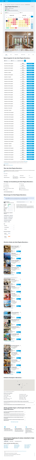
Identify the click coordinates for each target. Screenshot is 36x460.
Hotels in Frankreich (27, 445)
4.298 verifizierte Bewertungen (14, 10)
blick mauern (10, 218)
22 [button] (8, 24)
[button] (1, 1)
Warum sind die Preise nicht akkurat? (8, 455)
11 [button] (13, 20)
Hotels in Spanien (6, 447)
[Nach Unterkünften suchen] (1, 4)
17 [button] (11, 22)
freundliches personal (6, 215)
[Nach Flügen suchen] (1, 3)
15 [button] (8, 22)
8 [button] (8, 20)
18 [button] (13, 22)
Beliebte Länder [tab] (6, 441)
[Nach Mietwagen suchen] (1, 6)
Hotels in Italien (16, 447)
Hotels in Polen (6, 445)
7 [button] (22, 20)
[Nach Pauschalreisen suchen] (1, 7)
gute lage (9, 221)
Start (5, 4)
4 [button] (13, 19)
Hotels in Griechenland (27, 446)
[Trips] (1, 11)
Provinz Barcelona (17, 4)
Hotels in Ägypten (6, 446)
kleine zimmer (11, 215)
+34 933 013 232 (7, 9)
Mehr (4, 171)
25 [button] (13, 24)
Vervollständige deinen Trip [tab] (18, 441)
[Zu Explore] (1, 9)
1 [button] (8, 19)
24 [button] (11, 24)
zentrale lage (5, 218)
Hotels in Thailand (27, 447)
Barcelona (22, 4)
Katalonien (12, 4)
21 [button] (6, 24)
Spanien (7, 4)
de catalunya (5, 221)
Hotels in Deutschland (17, 445)
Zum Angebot (18, 251)
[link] (9, 274)
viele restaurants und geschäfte (7, 220)
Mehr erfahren (26, 161)
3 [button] (27, 19)
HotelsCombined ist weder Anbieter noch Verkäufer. (10, 453)
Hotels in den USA (16, 446)
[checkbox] (7, 233)
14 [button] (6, 22)
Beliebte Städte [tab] (11, 441)
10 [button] (11, 20)
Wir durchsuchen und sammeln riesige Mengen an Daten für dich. (12, 454)
